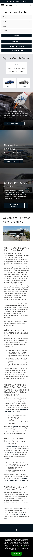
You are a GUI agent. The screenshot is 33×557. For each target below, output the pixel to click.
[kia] (9, 5)
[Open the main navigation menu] (2, 5)
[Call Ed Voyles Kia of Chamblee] (27, 5)
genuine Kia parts (12, 452)
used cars (16, 426)
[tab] (16, 65)
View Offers (11, 161)
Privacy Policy (22, 547)
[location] (30, 5)
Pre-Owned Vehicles (16, 46)
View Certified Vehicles (14, 205)
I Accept (16, 554)
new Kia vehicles (9, 309)
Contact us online (19, 514)
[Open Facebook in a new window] (16, 530)
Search (16, 35)
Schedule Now (12, 123)
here (20, 550)
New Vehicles (16, 41)
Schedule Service (16, 50)
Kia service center (12, 446)
